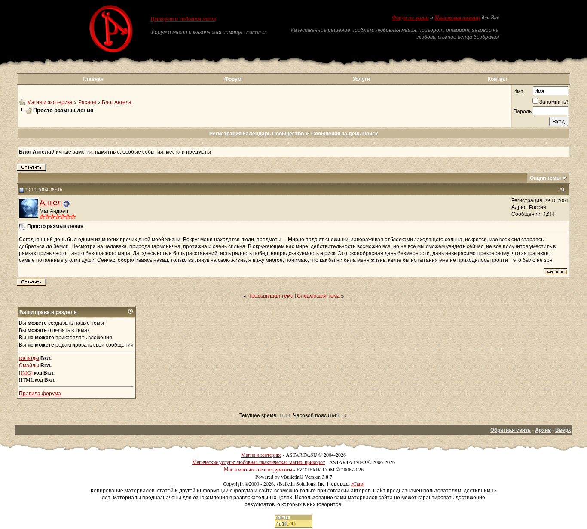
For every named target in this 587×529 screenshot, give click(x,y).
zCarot (357, 483)
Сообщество (288, 133)
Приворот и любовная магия (183, 19)
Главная (93, 79)
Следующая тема (318, 295)
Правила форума (40, 393)
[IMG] (26, 372)
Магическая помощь (457, 18)
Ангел (51, 202)
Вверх (563, 430)
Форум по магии (410, 18)
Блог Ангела (116, 101)
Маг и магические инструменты (258, 469)
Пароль (522, 111)
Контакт (498, 79)
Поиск (370, 133)
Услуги (361, 79)
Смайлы (29, 365)
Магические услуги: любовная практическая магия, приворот (258, 461)
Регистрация (225, 133)
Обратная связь (510, 430)
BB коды (29, 357)
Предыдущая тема (271, 295)
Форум (233, 79)
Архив (543, 430)
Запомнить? (553, 101)
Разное (87, 101)
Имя (518, 91)
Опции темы (545, 177)
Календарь (257, 133)
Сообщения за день (336, 133)
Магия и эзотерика (50, 101)
